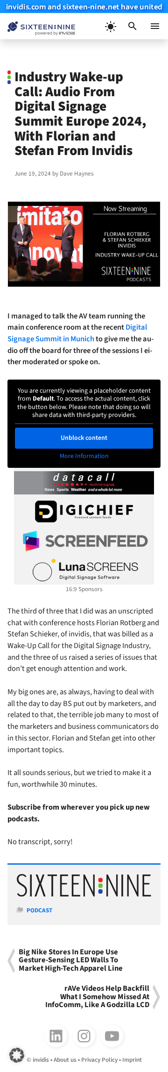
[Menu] (155, 26)
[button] (132, 26)
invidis (41, 1059)
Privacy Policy (99, 1059)
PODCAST (39, 910)
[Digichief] (84, 511)
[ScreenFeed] (84, 541)
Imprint (132, 1059)
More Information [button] (84, 456)
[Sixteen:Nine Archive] (84, 894)
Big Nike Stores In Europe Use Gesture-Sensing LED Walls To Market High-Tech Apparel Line (71, 960)
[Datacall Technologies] (84, 482)
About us (65, 1059)
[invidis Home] (37, 26)
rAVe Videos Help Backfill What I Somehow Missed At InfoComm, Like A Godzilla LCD (97, 997)
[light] (110, 26)
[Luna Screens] (84, 570)
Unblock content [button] (84, 438)
